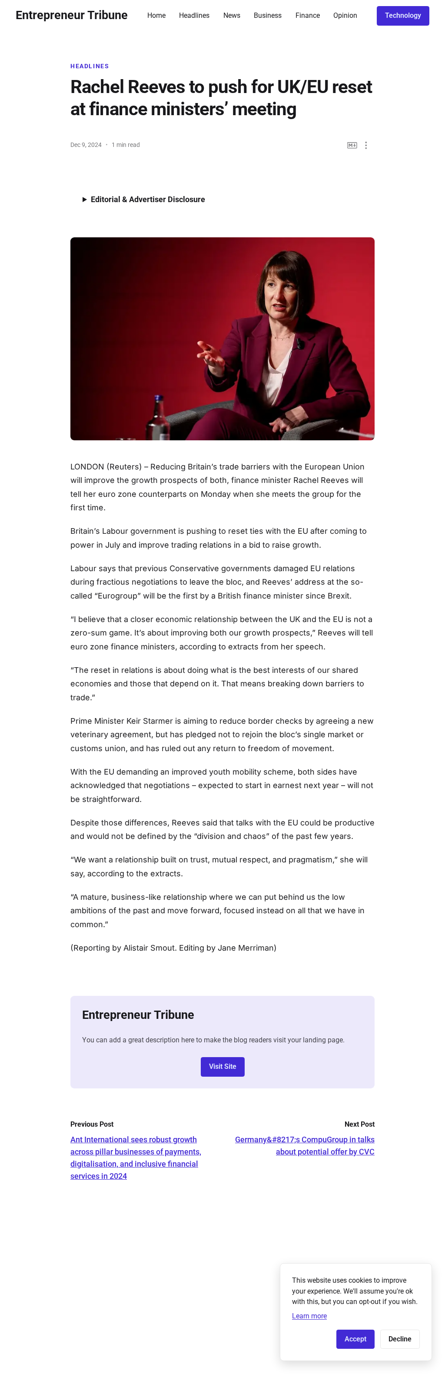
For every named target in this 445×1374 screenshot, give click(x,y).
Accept (355, 1339)
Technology (403, 15)
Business (268, 15)
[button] (366, 145)
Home (156, 15)
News (231, 15)
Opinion (345, 15)
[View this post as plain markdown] (352, 145)
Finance (308, 15)
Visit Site (222, 1066)
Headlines (194, 15)
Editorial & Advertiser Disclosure (148, 199)
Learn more (309, 1316)
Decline (400, 1339)
